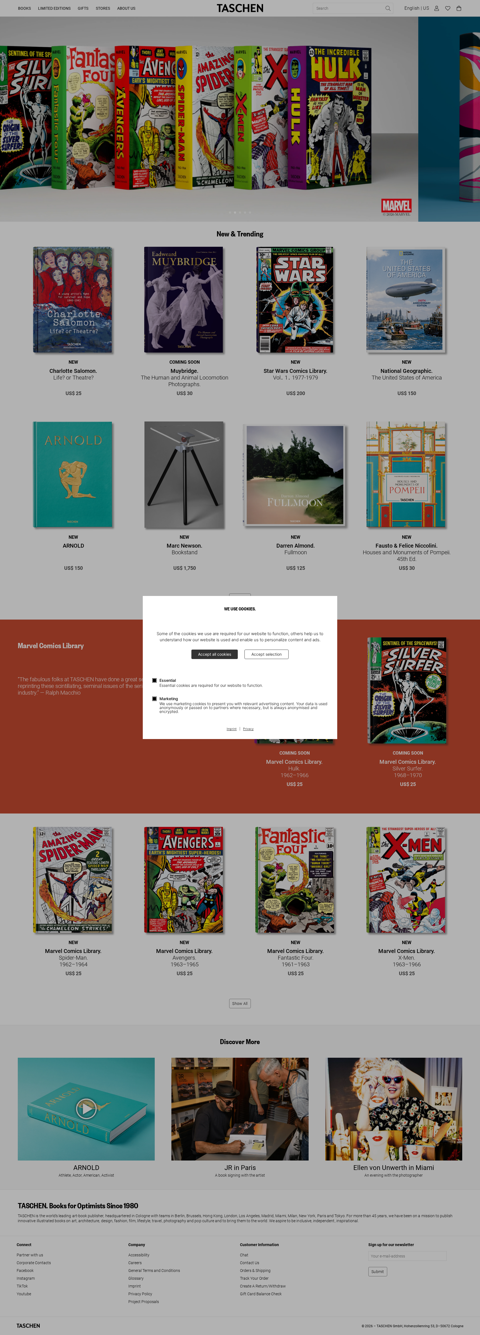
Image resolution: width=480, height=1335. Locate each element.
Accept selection (266, 654)
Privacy (248, 729)
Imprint (232, 729)
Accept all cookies (214, 654)
